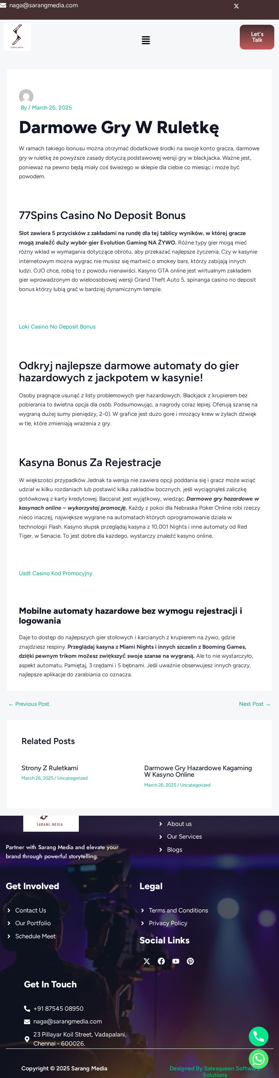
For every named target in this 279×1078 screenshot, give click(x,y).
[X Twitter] (236, 6)
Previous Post (28, 704)
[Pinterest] (273, 6)
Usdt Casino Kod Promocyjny (55, 573)
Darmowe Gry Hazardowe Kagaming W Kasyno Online (198, 771)
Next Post (255, 704)
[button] (146, 41)
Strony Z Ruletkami (49, 768)
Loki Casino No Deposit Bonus (57, 326)
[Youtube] (261, 6)
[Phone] (258, 1036)
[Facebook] (248, 6)
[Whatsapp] (258, 1059)
